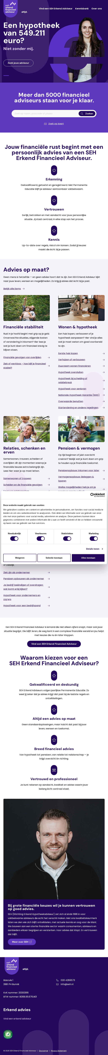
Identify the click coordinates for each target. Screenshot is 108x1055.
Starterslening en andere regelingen (78, 407)
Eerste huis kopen (68, 353)
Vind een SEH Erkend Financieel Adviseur (54, 643)
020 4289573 (68, 980)
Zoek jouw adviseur (18, 62)
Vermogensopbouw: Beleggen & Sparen (76, 478)
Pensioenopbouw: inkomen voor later (78, 470)
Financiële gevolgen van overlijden (22, 357)
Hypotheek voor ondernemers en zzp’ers (21, 597)
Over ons (96, 8)
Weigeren (19, 558)
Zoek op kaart (56, 123)
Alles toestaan (88, 558)
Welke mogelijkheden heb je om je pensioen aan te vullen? (77, 489)
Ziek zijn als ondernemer (16, 572)
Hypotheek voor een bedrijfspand (21, 605)
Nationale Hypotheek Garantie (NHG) (79, 395)
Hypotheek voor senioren (72, 388)
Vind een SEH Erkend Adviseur (55, 8)
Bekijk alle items (12, 288)
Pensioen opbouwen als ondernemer (23, 578)
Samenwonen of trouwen (17, 478)
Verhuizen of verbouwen (71, 359)
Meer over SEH (20, 941)
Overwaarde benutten (70, 401)
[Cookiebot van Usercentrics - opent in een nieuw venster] (92, 495)
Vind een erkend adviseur (17, 1018)
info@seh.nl (67, 984)
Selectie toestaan (54, 558)
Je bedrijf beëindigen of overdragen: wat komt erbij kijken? (23, 587)
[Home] (15, 8)
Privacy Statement (59, 1051)
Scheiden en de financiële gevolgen (22, 484)
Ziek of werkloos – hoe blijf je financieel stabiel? (24, 365)
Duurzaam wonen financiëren (74, 366)
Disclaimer (43, 1051)
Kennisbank (82, 8)
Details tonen (92, 549)
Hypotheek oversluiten (70, 372)
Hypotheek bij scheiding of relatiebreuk (72, 380)
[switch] (41, 538)
